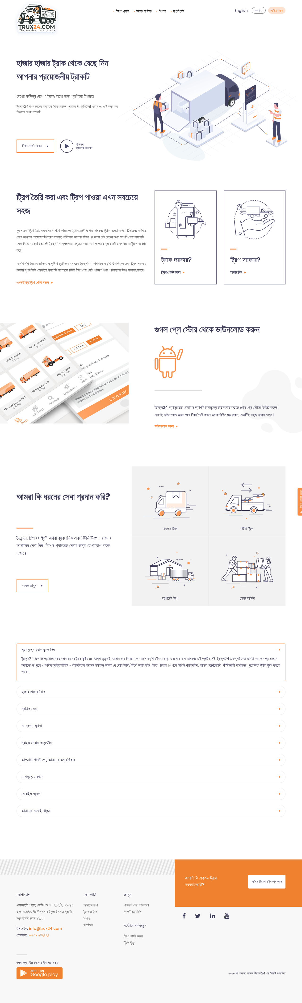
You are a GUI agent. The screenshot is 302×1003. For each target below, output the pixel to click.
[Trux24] (37, 18)
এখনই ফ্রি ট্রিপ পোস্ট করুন (33, 282)
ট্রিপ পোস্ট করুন (32, 146)
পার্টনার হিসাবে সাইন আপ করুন (267, 881)
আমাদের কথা (91, 905)
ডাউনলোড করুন (164, 426)
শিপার (162, 11)
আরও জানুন (29, 585)
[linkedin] (212, 916)
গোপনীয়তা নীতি (132, 911)
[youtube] (226, 916)
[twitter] (198, 916)
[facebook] (184, 916)
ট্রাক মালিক (144, 11)
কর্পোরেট (178, 11)
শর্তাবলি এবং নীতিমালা (136, 905)
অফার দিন (236, 272)
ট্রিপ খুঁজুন (122, 11)
